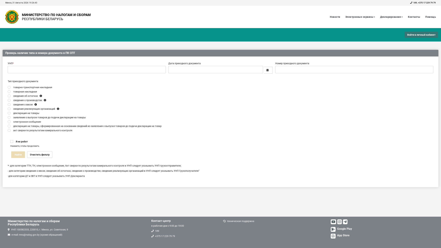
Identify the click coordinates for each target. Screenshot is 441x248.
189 (415, 3)
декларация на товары (26, 113)
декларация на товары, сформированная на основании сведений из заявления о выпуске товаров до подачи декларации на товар (87, 126)
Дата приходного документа (184, 63)
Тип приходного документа (23, 81)
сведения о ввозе (23, 104)
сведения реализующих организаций (34, 108)
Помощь (430, 17)
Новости (335, 17)
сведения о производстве (27, 100)
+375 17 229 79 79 (427, 3)
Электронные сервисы (359, 17)
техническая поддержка (240, 221)
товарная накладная (25, 91)
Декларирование (390, 17)
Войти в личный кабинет (421, 34)
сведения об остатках (25, 96)
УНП (11, 63)
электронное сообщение (27, 121)
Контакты (414, 17)
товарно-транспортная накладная (32, 87)
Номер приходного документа (292, 63)
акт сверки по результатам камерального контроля (42, 130)
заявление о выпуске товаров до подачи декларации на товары (49, 117)
